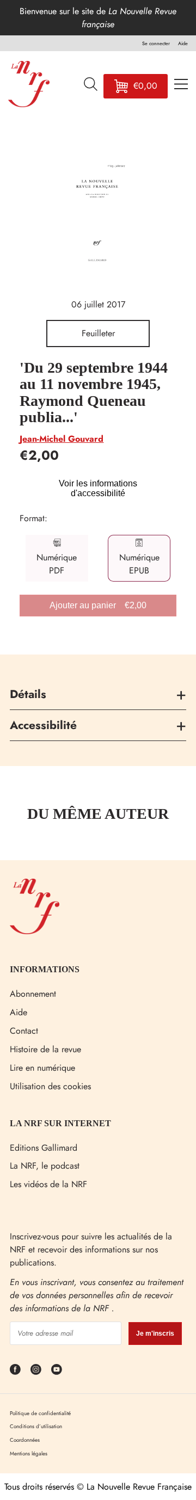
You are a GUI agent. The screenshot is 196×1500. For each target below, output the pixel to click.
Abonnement (33, 993)
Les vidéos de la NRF (48, 1184)
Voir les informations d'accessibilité (98, 488)
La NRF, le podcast (44, 1165)
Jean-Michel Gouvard (61, 439)
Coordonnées (25, 1440)
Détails (28, 694)
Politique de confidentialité (40, 1413)
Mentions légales (28, 1453)
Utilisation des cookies (50, 1086)
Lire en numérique (42, 1067)
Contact (24, 1030)
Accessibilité (43, 725)
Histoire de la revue (45, 1049)
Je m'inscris (155, 1333)
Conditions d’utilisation (36, 1426)
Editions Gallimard (43, 1147)
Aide (18, 1012)
